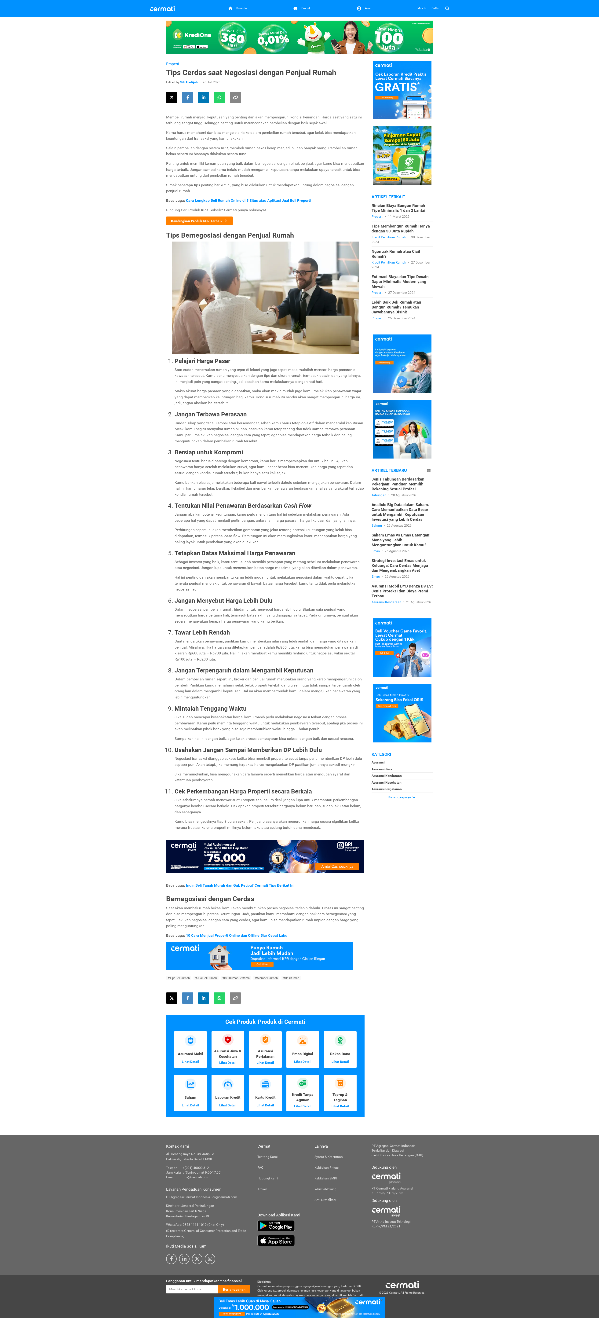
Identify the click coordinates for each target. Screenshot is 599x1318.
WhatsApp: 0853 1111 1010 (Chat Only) (195, 1224)
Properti (172, 64)
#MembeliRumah (266, 978)
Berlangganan (234, 1289)
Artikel (262, 1189)
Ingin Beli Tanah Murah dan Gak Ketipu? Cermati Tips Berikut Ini (240, 885)
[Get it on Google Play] (311, 1225)
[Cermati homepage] (402, 1284)
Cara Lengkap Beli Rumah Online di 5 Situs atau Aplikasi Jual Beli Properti (248, 200)
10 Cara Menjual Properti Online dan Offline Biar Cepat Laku (236, 935)
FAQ (260, 1167)
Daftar (435, 8)
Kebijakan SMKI (325, 1178)
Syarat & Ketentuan (328, 1157)
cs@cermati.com (197, 1177)
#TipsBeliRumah (179, 978)
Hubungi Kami (267, 1178)
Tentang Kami (267, 1157)
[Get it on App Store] (311, 1240)
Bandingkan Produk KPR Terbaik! (197, 221)
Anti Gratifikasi (325, 1200)
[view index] (429, 470)
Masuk (421, 8)
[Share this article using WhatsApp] (219, 97)
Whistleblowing (325, 1189)
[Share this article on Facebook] (187, 97)
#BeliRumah (291, 978)
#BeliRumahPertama (236, 978)
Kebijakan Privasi (326, 1167)
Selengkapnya (400, 797)
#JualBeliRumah (206, 978)
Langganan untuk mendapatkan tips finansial (204, 1281)
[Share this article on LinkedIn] (203, 97)
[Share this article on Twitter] (171, 97)
